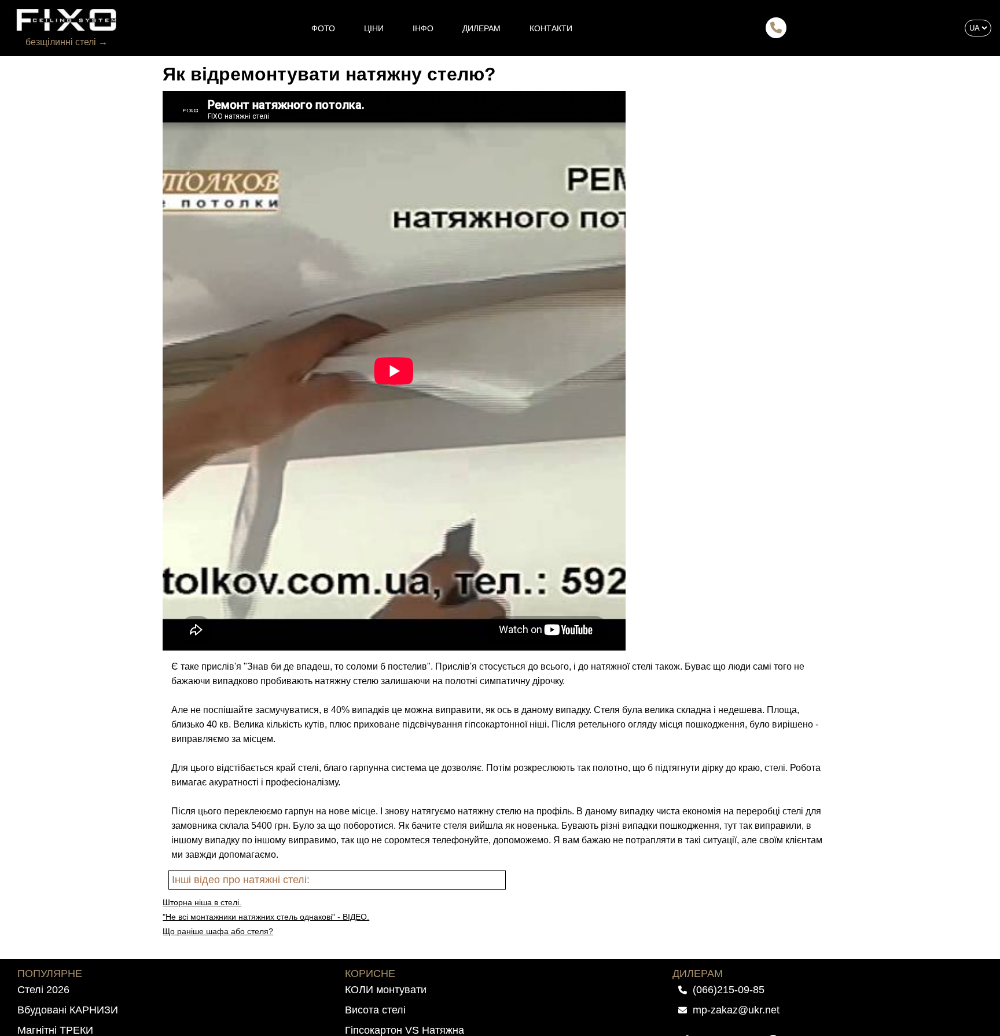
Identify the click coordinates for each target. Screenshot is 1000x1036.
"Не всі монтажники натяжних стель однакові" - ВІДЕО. (266, 916)
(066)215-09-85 (728, 989)
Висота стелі (375, 1010)
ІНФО (423, 28)
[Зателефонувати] (776, 29)
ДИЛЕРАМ (481, 28)
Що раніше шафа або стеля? (218, 931)
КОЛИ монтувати (386, 989)
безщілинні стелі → (66, 42)
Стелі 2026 (43, 989)
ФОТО (323, 28)
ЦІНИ (374, 28)
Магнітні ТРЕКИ (55, 1030)
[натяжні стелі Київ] (66, 20)
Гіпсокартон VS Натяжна (404, 1030)
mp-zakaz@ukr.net (736, 1010)
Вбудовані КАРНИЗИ (67, 1010)
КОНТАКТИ (551, 28)
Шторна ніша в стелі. (202, 902)
